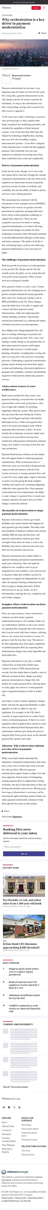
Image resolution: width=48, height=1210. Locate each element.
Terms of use (20, 1197)
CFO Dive (26, 1150)
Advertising (26, 1125)
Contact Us (7, 1130)
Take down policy (35, 1197)
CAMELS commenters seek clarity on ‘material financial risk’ (24, 1008)
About (4, 1122)
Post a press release (19, 1086)
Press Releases (8, 1145)
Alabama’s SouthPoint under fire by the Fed (24, 997)
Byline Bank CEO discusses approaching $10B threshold (21, 945)
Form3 (18, 78)
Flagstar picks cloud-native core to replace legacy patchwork (24, 971)
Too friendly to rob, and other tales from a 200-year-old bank (22, 901)
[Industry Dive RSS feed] (19, 1107)
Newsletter (6, 1134)
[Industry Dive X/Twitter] (14, 1107)
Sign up (36, 8)
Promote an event (29, 1139)
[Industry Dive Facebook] (9, 1107)
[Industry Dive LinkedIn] (3, 1107)
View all (6, 1086)
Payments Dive (28, 1154)
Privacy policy (7, 1197)
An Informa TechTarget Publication (24, 2)
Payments (17, 816)
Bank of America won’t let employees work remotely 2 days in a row (24, 985)
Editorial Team (8, 1126)
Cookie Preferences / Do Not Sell (16, 1200)
